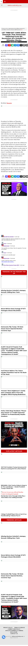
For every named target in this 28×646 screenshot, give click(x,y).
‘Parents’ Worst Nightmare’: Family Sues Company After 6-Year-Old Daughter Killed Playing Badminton (13, 392)
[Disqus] (14, 216)
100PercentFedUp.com (17, 636)
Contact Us (14, 633)
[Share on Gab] (12, 45)
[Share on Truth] (6, 45)
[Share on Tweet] (21, 45)
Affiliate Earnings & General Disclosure (14, 631)
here (21, 29)
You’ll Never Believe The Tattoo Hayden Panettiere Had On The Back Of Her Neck (14, 372)
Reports (9, 103)
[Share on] (24, 45)
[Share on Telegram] (15, 45)
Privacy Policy (8, 627)
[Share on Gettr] (9, 45)
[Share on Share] (18, 45)
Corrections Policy (14, 629)
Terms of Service (19, 627)
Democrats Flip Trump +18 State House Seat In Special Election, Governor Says (12, 328)
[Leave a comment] (3, 637)
